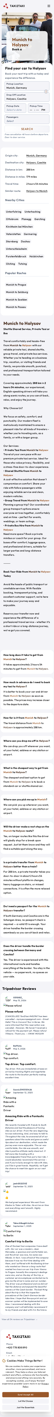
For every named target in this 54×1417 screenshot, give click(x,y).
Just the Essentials (25, 1407)
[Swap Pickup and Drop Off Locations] (46, 91)
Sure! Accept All (25, 1394)
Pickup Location (14, 83)
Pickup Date (12, 106)
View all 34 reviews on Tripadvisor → (20, 1319)
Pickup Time (36, 106)
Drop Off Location (16, 94)
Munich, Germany (36, 155)
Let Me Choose (25, 1401)
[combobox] (27, 88)
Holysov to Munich (37, 190)
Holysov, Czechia (36, 162)
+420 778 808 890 (16, 1347)
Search (27, 129)
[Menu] (49, 6)
